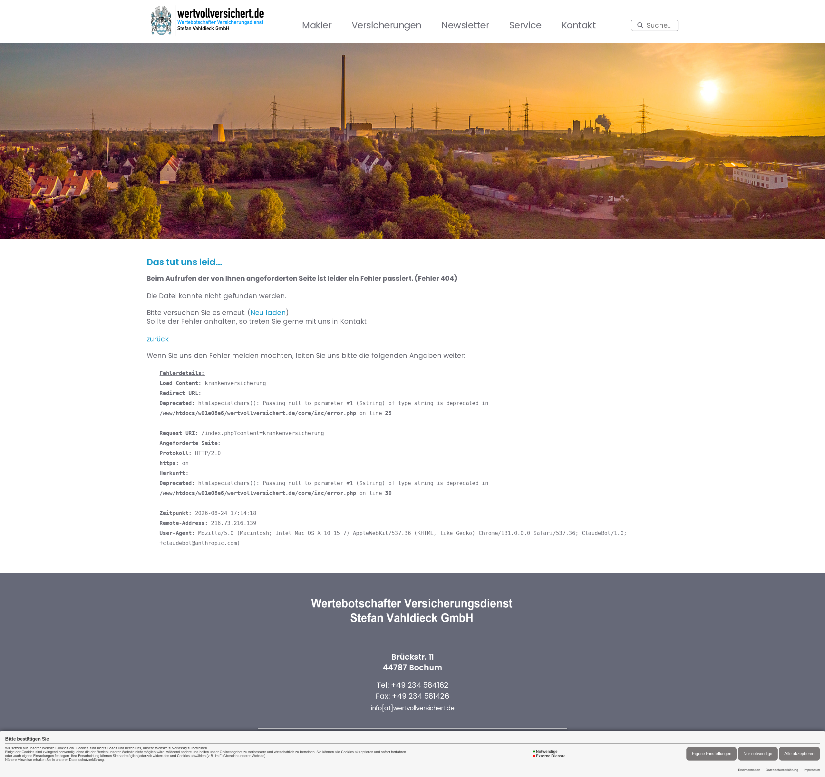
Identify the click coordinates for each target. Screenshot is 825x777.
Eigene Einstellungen (711, 753)
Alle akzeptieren (799, 753)
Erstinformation (749, 770)
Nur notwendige (757, 753)
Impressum (812, 770)
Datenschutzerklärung (782, 770)
